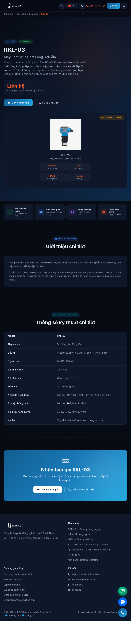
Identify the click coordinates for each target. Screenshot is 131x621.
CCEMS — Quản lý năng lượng (84, 529)
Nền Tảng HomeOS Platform (83, 559)
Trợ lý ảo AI (74, 554)
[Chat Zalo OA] (122, 601)
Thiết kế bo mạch (13, 579)
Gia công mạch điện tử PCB (18, 574)
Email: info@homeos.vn (84, 579)
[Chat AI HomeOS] (122, 591)
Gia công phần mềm (14, 589)
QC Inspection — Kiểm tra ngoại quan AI (89, 549)
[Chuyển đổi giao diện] (82, 6)
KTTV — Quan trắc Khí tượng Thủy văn (88, 544)
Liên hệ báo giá (20, 102)
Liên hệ (113, 5)
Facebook (77, 584)
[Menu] (124, 6)
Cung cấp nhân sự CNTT (17, 594)
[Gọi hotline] (122, 612)
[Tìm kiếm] (62, 6)
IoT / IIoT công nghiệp (79, 534)
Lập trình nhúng (12, 584)
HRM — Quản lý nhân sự (80, 539)
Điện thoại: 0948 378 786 (85, 574)
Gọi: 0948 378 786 (83, 489)
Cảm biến (33, 14)
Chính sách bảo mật (86, 612)
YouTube (76, 589)
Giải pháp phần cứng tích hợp (19, 600)
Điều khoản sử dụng (107, 612)
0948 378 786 (98, 5)
